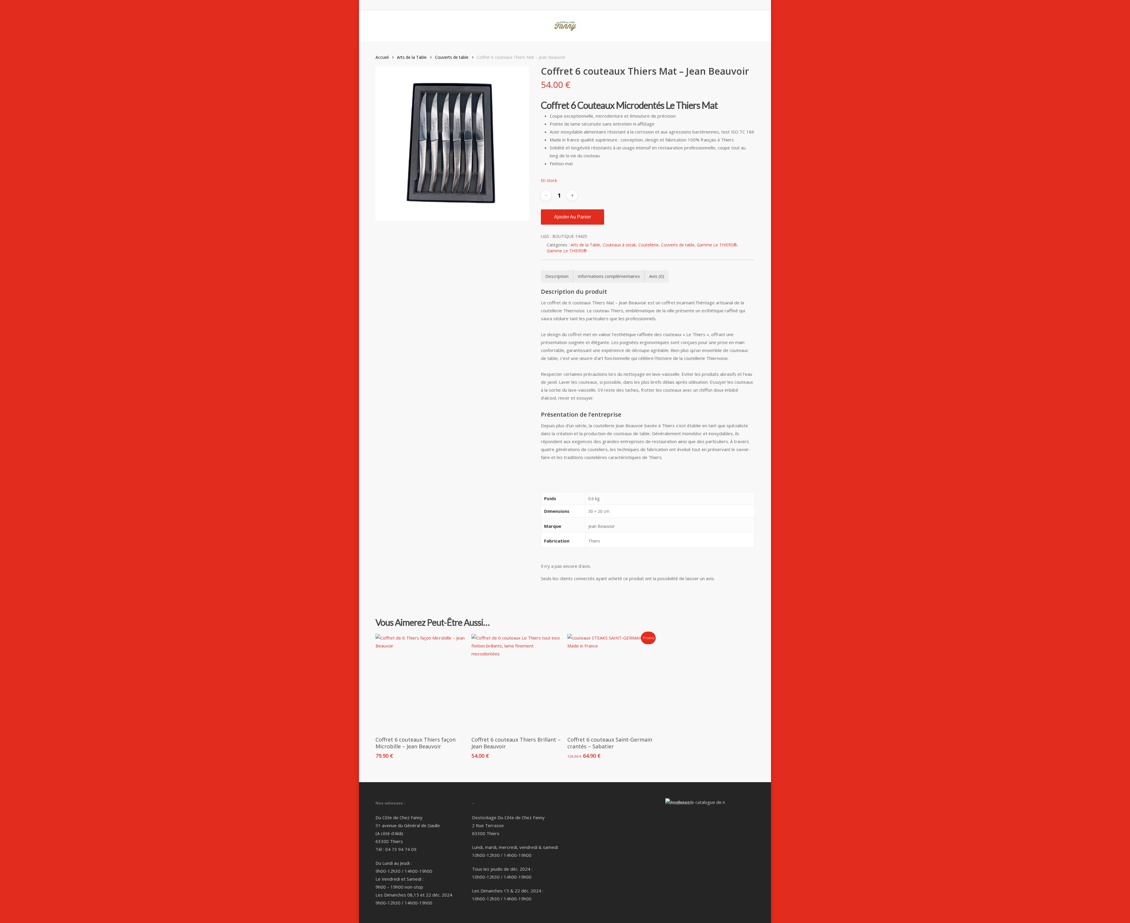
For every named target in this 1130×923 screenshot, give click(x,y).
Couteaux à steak (619, 245)
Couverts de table (451, 57)
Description (557, 276)
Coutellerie (648, 245)
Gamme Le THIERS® (717, 245)
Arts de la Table (412, 57)
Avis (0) (656, 276)
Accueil (382, 57)
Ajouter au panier (572, 216)
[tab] (557, 276)
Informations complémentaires (609, 276)
